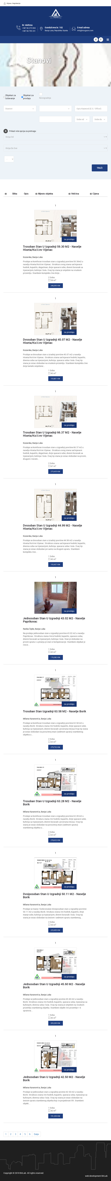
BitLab (104, 1175)
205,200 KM (56, 1023)
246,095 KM (56, 285)
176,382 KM (56, 657)
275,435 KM (56, 471)
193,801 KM (56, 378)
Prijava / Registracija (13, 3)
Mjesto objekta (45, 193)
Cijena (96, 193)
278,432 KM (56, 840)
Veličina (75, 193)
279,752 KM (56, 747)
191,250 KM (56, 1116)
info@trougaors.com (85, 30)
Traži (99, 167)
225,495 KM (56, 930)
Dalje (36, 1134)
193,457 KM (56, 564)
